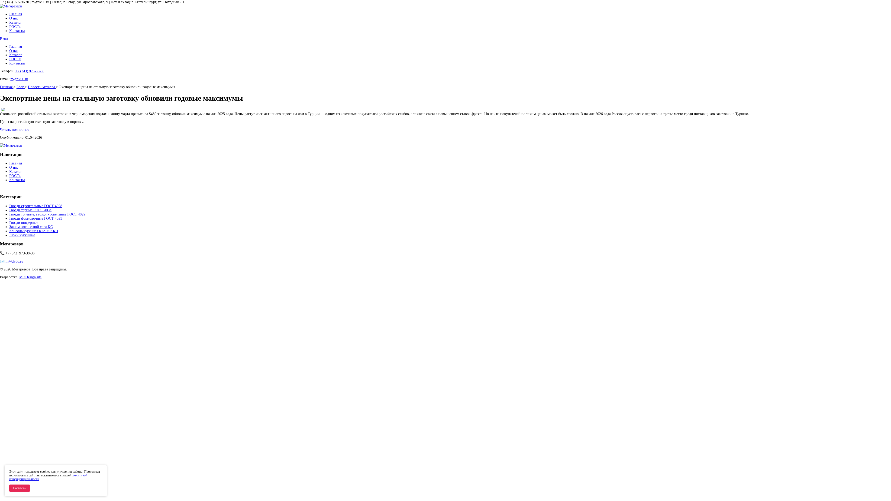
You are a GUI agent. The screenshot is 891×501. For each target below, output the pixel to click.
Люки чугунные (22, 235)
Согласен (19, 488)
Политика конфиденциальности (25, 188)
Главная (15, 14)
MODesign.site (30, 277)
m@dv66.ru (19, 79)
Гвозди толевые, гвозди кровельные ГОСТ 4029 (47, 214)
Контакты (17, 31)
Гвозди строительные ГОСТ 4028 (35, 206)
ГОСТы (15, 27)
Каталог (15, 22)
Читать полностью (14, 130)
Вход (4, 39)
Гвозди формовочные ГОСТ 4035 (35, 218)
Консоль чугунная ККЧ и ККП (33, 231)
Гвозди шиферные (23, 223)
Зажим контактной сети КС (31, 227)
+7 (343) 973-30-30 (29, 71)
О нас (13, 18)
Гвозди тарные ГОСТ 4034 (30, 210)
